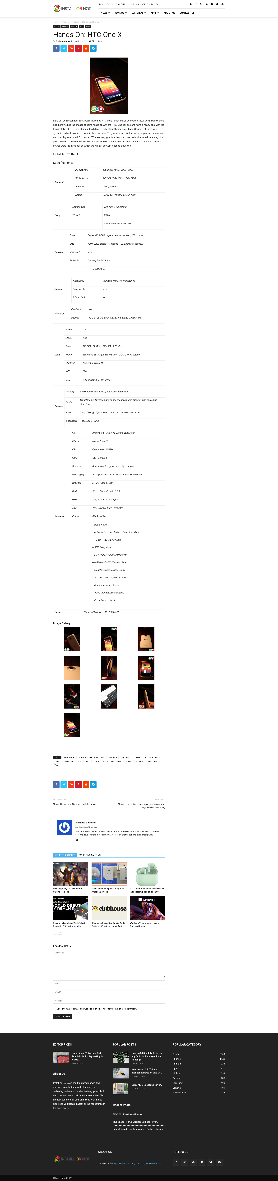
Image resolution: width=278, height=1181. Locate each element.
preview (139, 761)
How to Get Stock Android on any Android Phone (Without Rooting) (147, 1056)
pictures (128, 761)
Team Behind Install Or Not (127, 4)
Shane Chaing (152, 761)
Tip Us (158, 4)
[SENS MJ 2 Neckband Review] (120, 1089)
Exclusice (82, 757)
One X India (116, 761)
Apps (153, 12)
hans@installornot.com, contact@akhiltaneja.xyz (135, 1163)
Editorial (137, 12)
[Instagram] (201, 4)
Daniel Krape (68, 757)
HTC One (125, 757)
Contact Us (187, 12)
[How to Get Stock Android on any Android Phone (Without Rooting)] (121, 1057)
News (104, 12)
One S (87, 761)
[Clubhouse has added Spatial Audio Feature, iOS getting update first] (109, 908)
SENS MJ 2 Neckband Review (147, 1085)
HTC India (113, 757)
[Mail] (206, 4)
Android (75, 22)
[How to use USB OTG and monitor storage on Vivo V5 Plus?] (121, 1073)
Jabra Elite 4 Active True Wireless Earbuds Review (138, 1129)
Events (109, 4)
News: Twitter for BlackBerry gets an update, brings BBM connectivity (141, 806)
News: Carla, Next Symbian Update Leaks (74, 804)
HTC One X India (152, 757)
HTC (81, 26)
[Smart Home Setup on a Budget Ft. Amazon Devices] (109, 874)
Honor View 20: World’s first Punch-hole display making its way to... (88, 1056)
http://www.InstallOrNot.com (86, 827)
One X (105, 761)
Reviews (119, 12)
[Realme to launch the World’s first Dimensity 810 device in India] (70, 908)
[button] (191, 4)
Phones (65, 22)
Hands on (93, 757)
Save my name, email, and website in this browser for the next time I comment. (96, 1008)
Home (101, 4)
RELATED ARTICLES (65, 855)
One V (96, 761)
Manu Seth (69, 761)
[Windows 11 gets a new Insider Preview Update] (147, 908)
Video (57, 765)
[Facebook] (196, 4)
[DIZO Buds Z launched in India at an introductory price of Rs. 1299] (147, 874)
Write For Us (147, 4)
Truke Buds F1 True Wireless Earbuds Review (135, 1122)
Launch (58, 761)
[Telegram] (211, 4)
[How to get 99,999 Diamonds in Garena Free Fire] (70, 874)
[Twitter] (217, 4)
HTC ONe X (137, 757)
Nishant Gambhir (64, 41)
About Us (169, 12)
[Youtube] (222, 4)
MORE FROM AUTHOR (90, 855)
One (79, 761)
